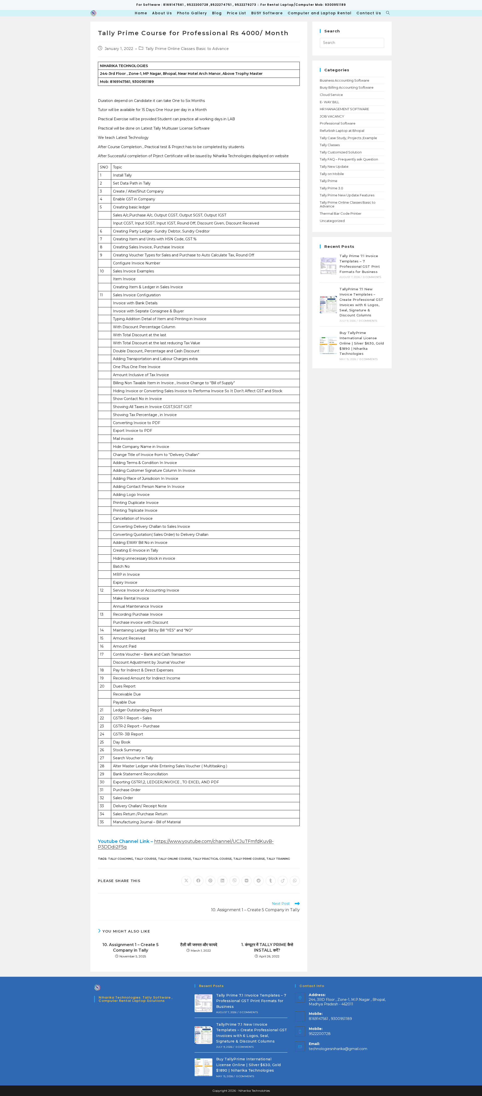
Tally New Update (334, 166)
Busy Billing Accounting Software (347, 87)
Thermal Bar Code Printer (341, 213)
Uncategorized (332, 221)
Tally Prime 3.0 (331, 188)
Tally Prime (328, 181)
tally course (145, 858)
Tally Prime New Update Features (347, 195)
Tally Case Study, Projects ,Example (348, 138)
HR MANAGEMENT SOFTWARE (344, 109)
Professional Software (337, 123)
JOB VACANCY (332, 116)
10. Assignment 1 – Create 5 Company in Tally (130, 947)
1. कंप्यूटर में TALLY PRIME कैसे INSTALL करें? (267, 947)
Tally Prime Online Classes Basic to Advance (187, 48)
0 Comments (372, 277)
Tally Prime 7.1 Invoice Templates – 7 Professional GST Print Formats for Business (251, 1001)
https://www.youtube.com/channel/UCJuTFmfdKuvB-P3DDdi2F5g (186, 844)
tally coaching (120, 858)
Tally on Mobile (332, 174)
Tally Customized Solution (341, 152)
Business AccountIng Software (344, 80)
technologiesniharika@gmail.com (338, 1049)
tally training (278, 858)
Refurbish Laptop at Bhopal (342, 131)
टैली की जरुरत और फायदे (198, 944)
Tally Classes (330, 145)
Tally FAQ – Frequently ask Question (349, 159)
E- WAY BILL (329, 102)
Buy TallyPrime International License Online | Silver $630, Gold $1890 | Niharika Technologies (361, 343)
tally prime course (249, 858)
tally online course (174, 858)
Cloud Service (331, 95)
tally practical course (212, 858)
